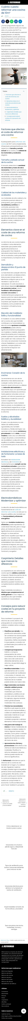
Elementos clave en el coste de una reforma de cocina (12, 103)
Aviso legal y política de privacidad (11, 1016)
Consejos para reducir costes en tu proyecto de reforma (13, 118)
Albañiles (4, 1002)
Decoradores (5, 1006)
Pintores (4, 995)
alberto (7, 16)
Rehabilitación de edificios (9, 983)
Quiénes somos (6, 1014)
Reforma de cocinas (7, 975)
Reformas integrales (7, 971)
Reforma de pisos (6, 977)
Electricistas (5, 993)
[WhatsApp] (12, 21)
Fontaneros (5, 991)
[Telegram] (20, 21)
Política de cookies (7, 1018)
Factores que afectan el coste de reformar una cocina (13, 96)
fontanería (16, 462)
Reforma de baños (7, 973)
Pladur (3, 998)
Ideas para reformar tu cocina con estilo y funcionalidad (7, 802)
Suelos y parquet (6, 1004)
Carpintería (5, 1000)
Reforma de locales (7, 979)
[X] (7, 21)
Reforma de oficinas (7, 981)
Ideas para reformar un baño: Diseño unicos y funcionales (22, 802)
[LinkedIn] (16, 21)
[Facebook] (3, 21)
